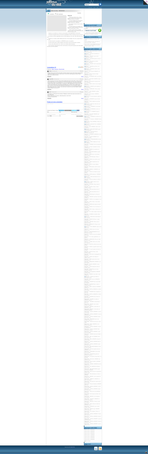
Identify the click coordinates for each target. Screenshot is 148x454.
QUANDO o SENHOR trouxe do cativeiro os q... (93, 364)
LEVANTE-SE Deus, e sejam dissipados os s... (92, 220)
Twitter (100, 7)
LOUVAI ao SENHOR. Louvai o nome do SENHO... (93, 387)
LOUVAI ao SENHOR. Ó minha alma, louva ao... (93, 414)
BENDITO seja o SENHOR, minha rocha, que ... (92, 409)
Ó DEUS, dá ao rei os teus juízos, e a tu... (92, 230)
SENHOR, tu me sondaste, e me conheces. (92, 397)
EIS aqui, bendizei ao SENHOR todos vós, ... (93, 384)
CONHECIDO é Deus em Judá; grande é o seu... (93, 240)
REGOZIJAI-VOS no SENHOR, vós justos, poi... (91, 132)
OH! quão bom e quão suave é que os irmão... (93, 382)
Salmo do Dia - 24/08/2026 (89, 439)
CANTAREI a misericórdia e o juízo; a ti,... (92, 302)
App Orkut (90, 7)
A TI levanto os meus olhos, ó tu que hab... (93, 357)
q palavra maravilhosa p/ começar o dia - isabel (92, 39)
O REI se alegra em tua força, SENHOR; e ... (92, 102)
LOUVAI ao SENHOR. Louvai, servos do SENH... (92, 332)
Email (60, 111)
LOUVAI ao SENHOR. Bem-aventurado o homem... (92, 329)
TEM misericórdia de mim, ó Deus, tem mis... (92, 192)
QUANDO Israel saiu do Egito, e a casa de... (93, 334)
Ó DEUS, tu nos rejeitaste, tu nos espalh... (93, 200)
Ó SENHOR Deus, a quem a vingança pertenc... (92, 285)
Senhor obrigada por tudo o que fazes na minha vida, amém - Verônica (92, 42)
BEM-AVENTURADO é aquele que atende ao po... (92, 152)
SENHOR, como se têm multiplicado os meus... (91, 57)
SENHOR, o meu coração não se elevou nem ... (93, 377)
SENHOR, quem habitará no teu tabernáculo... (93, 87)
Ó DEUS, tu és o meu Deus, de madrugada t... (93, 207)
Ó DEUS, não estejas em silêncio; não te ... (91, 257)
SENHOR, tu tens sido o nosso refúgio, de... (92, 275)
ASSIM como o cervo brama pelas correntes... (92, 155)
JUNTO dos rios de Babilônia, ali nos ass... (92, 392)
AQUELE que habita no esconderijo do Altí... (92, 277)
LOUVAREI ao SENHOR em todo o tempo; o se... (93, 135)
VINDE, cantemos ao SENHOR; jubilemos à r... (93, 287)
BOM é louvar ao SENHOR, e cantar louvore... (92, 280)
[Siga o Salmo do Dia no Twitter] (96, 450)
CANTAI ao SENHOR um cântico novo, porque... (93, 295)
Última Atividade (61, 69)
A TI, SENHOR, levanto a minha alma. (92, 112)
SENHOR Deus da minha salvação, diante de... (91, 270)
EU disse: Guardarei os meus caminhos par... (92, 147)
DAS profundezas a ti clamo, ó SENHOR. (93, 374)
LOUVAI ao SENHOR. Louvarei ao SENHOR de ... (93, 327)
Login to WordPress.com (68, 110)
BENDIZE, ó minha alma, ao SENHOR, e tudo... (92, 307)
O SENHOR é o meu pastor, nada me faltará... (93, 107)
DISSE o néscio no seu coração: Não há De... (93, 84)
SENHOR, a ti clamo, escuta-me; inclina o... (92, 402)
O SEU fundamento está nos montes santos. (92, 267)
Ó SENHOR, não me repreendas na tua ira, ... (93, 145)
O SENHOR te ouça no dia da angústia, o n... (92, 99)
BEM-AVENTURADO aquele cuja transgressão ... (93, 130)
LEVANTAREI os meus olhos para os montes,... (92, 352)
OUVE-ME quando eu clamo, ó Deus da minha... (93, 59)
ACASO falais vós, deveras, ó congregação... (92, 195)
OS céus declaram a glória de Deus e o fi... (93, 97)
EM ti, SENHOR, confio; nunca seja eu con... (93, 227)
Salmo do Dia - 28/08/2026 (89, 433)
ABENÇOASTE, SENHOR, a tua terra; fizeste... (93, 262)
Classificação (56, 69)
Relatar (82, 76)
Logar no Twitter (74, 110)
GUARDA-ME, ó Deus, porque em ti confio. (92, 89)
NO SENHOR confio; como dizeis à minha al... (93, 77)
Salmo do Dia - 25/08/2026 (89, 437)
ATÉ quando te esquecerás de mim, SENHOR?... (92, 82)
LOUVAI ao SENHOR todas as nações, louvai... (93, 342)
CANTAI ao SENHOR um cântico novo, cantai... (93, 290)
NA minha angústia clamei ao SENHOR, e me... (92, 349)
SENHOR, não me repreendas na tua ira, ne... (93, 64)
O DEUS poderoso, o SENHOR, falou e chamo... (93, 175)
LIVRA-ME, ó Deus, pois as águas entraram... (92, 222)
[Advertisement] (67, 7)
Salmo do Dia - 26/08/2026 (89, 436)
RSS (97, 7)
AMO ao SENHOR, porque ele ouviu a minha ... (93, 339)
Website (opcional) (74, 111)
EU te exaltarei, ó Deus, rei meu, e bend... (92, 412)
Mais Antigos (88, 440)
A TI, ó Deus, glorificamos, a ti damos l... (92, 237)
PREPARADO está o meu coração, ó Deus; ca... (92, 319)
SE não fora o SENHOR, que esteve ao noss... (92, 359)
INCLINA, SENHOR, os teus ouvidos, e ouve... (92, 265)
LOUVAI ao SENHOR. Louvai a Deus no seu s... (93, 424)
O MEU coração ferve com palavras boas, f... (92, 162)
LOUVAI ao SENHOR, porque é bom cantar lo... (93, 417)
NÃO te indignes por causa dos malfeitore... (92, 142)
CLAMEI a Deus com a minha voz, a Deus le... (92, 242)
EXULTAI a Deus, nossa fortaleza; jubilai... (91, 252)
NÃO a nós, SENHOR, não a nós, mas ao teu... (92, 337)
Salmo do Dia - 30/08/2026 (89, 429)
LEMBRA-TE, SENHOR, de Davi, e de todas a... (92, 379)
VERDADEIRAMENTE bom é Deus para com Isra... (92, 232)
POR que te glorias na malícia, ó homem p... (93, 180)
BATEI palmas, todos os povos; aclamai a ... (93, 167)
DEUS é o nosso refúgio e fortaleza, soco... (92, 165)
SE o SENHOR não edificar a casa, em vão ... (92, 367)
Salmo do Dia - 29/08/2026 (89, 431)
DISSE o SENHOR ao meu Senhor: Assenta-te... (92, 324)
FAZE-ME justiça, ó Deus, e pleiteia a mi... (92, 157)
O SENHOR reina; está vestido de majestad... (92, 282)
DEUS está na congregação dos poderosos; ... (93, 255)
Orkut (94, 7)
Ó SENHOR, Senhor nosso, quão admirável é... (92, 69)
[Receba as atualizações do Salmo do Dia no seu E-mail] (100, 450)
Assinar (48, 115)
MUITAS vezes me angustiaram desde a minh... (93, 372)
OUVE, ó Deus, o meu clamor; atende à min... (92, 202)
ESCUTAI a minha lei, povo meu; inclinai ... (93, 245)
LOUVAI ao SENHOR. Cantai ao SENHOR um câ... (93, 422)
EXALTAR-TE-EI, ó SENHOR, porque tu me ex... (93, 125)
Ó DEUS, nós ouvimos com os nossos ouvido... (92, 160)
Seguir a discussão (82, 67)
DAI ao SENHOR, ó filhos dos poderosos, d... (93, 122)
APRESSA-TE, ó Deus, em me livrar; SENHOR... (92, 225)
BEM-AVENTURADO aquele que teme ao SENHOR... (92, 369)
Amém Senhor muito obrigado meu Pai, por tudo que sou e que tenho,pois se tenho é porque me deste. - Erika (93, 45)
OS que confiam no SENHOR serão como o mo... (92, 362)
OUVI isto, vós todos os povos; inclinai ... (92, 172)
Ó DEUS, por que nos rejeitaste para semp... (93, 235)
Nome (48, 111)
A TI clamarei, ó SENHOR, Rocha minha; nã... (93, 119)
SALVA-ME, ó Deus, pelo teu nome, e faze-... (92, 185)
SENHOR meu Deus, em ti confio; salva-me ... (92, 67)
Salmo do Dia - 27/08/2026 (89, 434)
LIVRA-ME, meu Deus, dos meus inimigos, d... (93, 197)
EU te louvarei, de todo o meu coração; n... (93, 394)
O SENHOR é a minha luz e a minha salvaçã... (93, 117)
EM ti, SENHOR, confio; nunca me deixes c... (92, 127)
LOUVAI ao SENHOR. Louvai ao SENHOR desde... (93, 419)
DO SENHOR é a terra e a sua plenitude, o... (92, 109)
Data (53, 69)
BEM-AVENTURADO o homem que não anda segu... (93, 52)
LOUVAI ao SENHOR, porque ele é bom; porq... (92, 389)
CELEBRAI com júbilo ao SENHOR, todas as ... (92, 300)
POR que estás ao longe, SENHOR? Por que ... (91, 74)
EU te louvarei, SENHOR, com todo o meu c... (92, 72)
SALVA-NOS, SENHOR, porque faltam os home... (93, 79)
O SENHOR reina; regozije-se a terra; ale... (93, 292)
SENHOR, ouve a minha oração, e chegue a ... (92, 305)
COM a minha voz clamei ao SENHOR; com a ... (92, 404)
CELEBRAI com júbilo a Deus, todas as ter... (92, 215)
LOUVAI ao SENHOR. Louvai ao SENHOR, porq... (93, 314)
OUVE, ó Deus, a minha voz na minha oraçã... (93, 210)
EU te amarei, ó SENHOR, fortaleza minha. (92, 94)
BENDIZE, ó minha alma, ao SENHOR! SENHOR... (92, 309)
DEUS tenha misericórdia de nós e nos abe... (93, 217)
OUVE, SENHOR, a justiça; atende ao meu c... (92, 92)
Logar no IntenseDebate (61, 110)
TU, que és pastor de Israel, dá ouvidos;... (93, 250)
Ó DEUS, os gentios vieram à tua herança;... (93, 247)
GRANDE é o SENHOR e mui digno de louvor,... (92, 170)
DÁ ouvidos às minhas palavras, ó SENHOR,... (91, 62)
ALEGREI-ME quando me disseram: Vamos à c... (92, 354)
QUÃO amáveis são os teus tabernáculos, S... (92, 260)
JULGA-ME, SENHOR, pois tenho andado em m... (92, 114)
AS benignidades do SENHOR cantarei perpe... (92, 272)
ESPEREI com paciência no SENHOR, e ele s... (92, 150)
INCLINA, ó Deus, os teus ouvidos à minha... (92, 187)
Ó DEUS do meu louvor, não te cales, (93, 322)
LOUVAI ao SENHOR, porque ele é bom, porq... (92, 317)
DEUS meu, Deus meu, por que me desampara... (92, 104)
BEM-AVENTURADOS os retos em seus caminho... (93, 347)
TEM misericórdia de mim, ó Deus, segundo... (93, 177)
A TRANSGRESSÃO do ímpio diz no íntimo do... (93, 140)
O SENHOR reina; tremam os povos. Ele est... (92, 297)
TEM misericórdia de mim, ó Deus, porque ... (92, 190)
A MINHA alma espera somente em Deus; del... (93, 205)
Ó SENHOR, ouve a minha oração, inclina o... (92, 407)
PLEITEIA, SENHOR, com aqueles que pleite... (92, 137)
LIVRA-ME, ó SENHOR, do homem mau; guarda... (92, 399)
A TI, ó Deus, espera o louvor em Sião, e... (93, 212)
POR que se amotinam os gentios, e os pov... (92, 54)
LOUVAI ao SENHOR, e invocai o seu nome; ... (93, 312)
